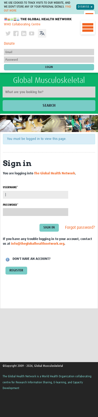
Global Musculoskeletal (49, 80)
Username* (10, 187)
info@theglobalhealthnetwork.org (37, 243)
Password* (10, 204)
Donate (9, 43)
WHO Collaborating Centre (22, 24)
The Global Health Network (38, 19)
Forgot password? (80, 227)
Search (49, 105)
